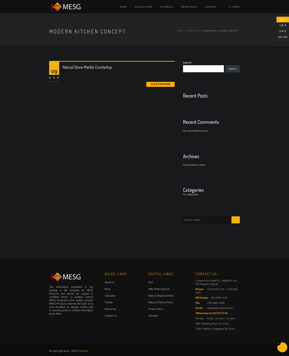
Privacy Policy (155, 309)
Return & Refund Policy (160, 302)
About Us (110, 282)
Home (180, 31)
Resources (189, 7)
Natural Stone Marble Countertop (87, 67)
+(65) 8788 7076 (218, 297)
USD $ (281, 25)
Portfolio (194, 31)
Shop (123, 7)
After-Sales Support (158, 289)
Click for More (160, 84)
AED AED (282, 36)
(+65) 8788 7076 (216, 289)
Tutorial (166, 7)
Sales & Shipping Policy (161, 295)
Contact (211, 7)
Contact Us (111, 315)
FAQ (150, 282)
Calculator (143, 7)
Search (187, 62)
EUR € (281, 31)
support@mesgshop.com (220, 308)
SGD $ (281, 19)
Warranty (153, 315)
